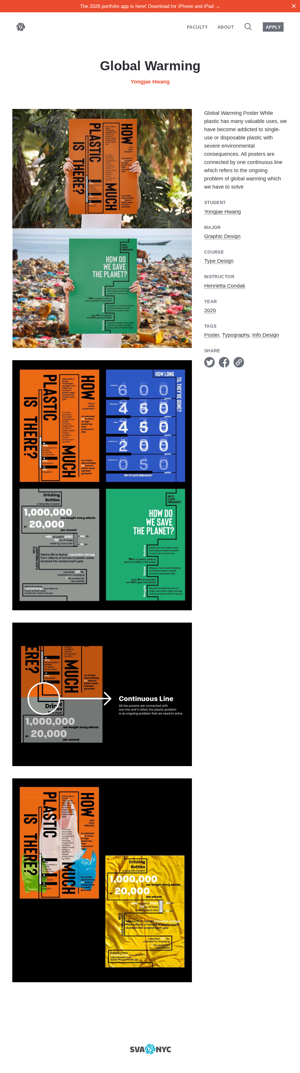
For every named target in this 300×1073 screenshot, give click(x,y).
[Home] (20, 28)
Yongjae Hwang (150, 82)
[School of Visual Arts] (150, 1049)
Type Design (218, 261)
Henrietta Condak (224, 286)
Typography (235, 335)
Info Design (265, 335)
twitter (209, 362)
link (238, 362)
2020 (210, 310)
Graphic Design (222, 236)
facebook (224, 362)
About (225, 27)
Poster (211, 335)
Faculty (197, 27)
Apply (273, 27)
